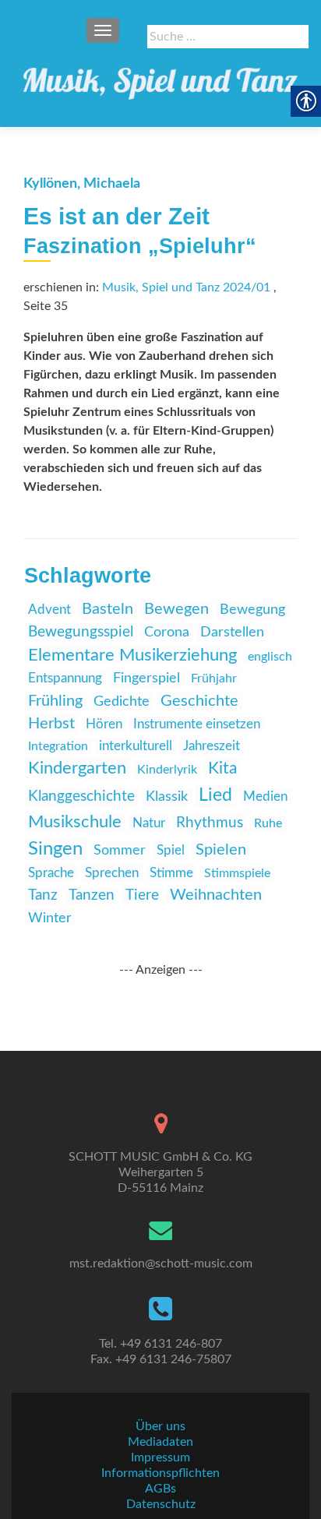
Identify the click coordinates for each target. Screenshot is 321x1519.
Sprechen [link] (112, 872)
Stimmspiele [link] (237, 873)
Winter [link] (50, 918)
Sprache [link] (51, 872)
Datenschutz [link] (161, 1504)
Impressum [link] (160, 1457)
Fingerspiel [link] (146, 678)
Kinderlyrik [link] (167, 769)
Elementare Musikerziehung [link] (132, 655)
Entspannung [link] (65, 678)
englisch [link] (270, 656)
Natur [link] (148, 823)
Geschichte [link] (199, 701)
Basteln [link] (107, 609)
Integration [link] (58, 746)
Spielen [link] (221, 850)
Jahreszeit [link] (211, 745)
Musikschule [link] (75, 821)
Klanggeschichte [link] (81, 796)
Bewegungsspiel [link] (80, 632)
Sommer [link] (119, 850)
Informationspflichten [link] (160, 1473)
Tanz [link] (43, 895)
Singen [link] (55, 849)
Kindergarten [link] (77, 768)
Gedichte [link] (121, 701)
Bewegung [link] (252, 610)
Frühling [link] (55, 701)
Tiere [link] (142, 895)
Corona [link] (166, 632)
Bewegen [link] (176, 609)
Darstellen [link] (232, 633)
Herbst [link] (51, 723)
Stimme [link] (171, 872)
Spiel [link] (171, 850)
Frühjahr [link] (214, 678)
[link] (160, 78)
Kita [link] (222, 768)
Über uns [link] (160, 1426)
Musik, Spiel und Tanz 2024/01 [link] (186, 287)
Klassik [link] (167, 797)
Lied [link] (215, 795)
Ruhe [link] (268, 823)
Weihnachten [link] (216, 895)
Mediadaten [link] (160, 1442)
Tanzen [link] (92, 895)
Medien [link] (265, 796)
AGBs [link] (160, 1488)
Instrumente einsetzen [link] (196, 724)
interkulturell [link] (135, 745)
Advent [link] (49, 609)
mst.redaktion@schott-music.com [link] (160, 1263)
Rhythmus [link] (209, 823)
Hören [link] (104, 724)
